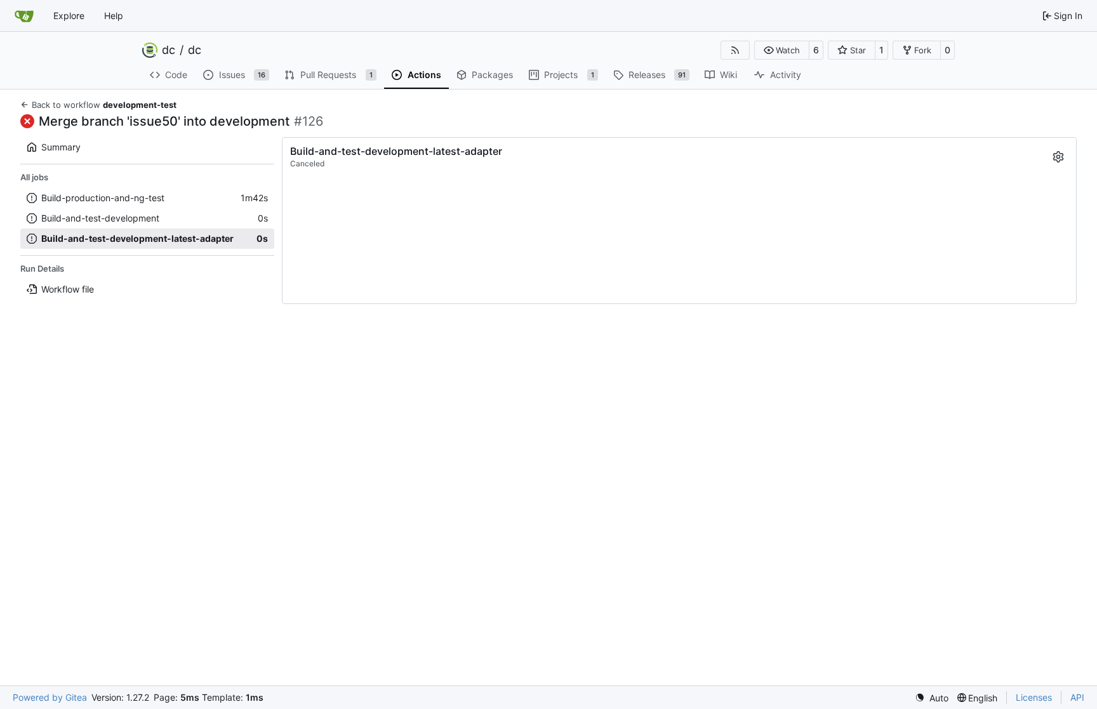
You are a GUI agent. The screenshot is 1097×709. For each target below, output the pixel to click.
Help (113, 15)
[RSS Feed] (735, 50)
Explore (68, 15)
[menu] (931, 697)
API (1077, 697)
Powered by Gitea (50, 697)
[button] (781, 50)
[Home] (24, 15)
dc (168, 50)
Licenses (1034, 697)
